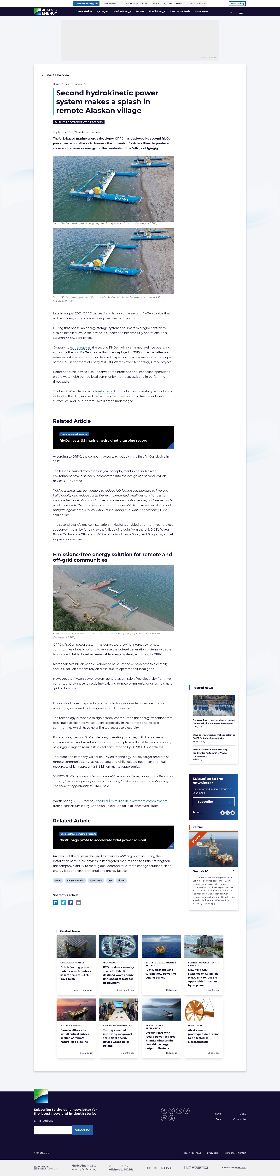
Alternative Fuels (180, 11)
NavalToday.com (162, 3)
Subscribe (205, 801)
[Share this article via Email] (78, 902)
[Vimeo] (186, 1111)
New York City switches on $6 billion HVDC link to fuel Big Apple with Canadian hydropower (203, 977)
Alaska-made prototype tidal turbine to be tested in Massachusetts (203, 1036)
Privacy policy (212, 1153)
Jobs (218, 1119)
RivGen (121, 881)
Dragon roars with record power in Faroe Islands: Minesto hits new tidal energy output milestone (160, 1040)
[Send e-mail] (164, 1118)
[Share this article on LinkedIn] (55, 902)
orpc (110, 881)
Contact (242, 1153)
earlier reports (80, 347)
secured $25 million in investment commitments (131, 801)
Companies (239, 1119)
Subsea (140, 11)
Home (56, 84)
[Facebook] (222, 812)
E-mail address (43, 1120)
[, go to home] (45, 11)
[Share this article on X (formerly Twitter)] (63, 902)
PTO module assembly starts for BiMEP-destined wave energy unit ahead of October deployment (118, 975)
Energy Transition (75, 881)
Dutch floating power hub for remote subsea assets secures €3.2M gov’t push (76, 973)
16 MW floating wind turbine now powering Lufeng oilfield (161, 973)
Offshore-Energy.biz (86, 3)
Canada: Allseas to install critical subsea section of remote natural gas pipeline (74, 1036)
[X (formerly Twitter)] (227, 812)
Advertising (237, 3)
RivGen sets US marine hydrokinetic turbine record (103, 440)
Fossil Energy (157, 11)
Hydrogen (103, 11)
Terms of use (230, 1153)
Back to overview (57, 75)
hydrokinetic (96, 881)
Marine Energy (122, 11)
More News (201, 11)
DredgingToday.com (137, 3)
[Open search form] (230, 11)
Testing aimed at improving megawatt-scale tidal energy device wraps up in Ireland (118, 1038)
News (218, 1113)
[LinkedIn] (232, 812)
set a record (106, 391)
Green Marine (84, 11)
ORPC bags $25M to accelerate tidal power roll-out (102, 840)
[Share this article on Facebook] (70, 902)
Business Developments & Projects (79, 122)
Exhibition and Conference (190, 3)
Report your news (192, 1153)
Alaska (57, 881)
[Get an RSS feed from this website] (172, 1118)
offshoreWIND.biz (112, 3)
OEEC (243, 1113)
